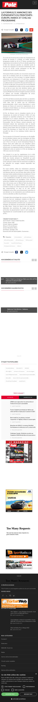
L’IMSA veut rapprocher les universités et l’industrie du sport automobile (21, 402)
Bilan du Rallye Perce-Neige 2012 (20, 627)
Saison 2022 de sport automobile (20, 378)
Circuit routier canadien (8, 661)
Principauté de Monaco (9, 246)
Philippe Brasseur (21, 23)
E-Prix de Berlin (18, 237)
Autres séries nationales (8, 670)
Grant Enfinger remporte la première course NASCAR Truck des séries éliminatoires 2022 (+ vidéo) (23, 621)
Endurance (4, 643)
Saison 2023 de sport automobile (27, 374)
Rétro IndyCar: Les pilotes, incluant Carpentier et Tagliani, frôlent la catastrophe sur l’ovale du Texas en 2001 (22, 419)
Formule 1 (4, 639)
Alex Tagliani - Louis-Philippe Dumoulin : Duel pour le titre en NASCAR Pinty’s (23, 612)
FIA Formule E (29, 240)
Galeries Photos (28, 397)
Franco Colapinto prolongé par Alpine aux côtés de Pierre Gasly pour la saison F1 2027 (18, 279)
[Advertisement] (19, 335)
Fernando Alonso (10, 368)
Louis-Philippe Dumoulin (11, 374)
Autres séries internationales (9, 656)
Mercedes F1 (19, 368)
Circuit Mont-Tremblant (11, 381)
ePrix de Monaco (20, 240)
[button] (19, 699)
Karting (3, 665)
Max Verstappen (30, 371)
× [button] (36, 674)
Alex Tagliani (9, 371)
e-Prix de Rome (27, 237)
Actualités (10, 397)
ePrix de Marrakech (8, 240)
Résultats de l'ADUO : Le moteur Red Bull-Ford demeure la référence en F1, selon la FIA (22, 426)
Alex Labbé (8, 378)
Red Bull (27, 368)
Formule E (6, 243)
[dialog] (19, 687)
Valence (19, 246)
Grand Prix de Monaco (16, 243)
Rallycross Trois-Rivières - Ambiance (12, 309)
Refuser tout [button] (28, 694)
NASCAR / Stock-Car (7, 648)
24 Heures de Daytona (19, 371)
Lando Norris (22, 381)
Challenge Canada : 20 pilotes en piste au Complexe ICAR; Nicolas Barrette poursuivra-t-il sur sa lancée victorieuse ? (23, 435)
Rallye (3, 652)
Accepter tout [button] (10, 694)
